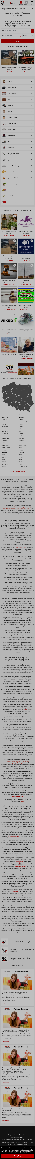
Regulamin (28, 1152)
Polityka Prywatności (20, 1152)
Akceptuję (17, 1156)
